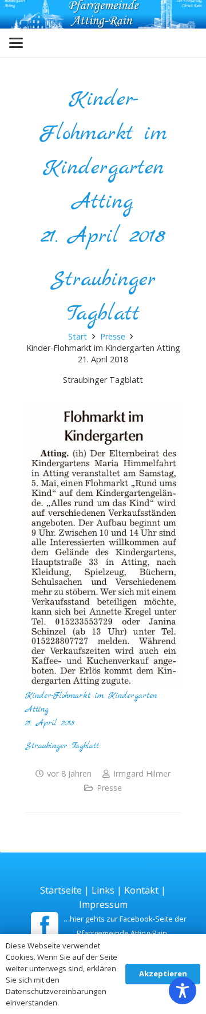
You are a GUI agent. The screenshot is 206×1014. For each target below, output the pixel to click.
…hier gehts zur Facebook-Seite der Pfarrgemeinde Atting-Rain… (125, 926)
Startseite (61, 890)
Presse (109, 787)
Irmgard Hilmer (142, 773)
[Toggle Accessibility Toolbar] (182, 990)
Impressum (103, 904)
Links (103, 890)
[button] (16, 43)
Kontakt (141, 890)
